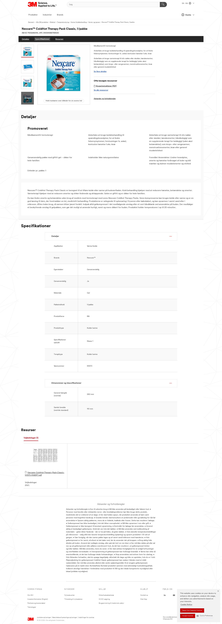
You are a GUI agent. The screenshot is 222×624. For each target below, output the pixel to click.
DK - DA (185, 3)
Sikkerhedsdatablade (106, 595)
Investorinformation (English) (37, 599)
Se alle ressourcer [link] (101, 90)
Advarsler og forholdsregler (105, 99)
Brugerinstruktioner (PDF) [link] (106, 86)
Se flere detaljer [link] (100, 72)
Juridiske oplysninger (44, 617)
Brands (60, 15)
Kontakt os (144, 595)
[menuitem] (25, 39)
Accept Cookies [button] (187, 616)
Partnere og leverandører (36, 603)
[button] (204, 616)
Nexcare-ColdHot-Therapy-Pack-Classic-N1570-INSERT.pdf (44, 474)
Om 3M (30, 595)
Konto (188, 15)
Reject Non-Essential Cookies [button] (192, 610)
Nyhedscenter (69, 595)
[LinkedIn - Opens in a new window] (165, 595)
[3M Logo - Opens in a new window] (42, 4)
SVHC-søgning (104, 599)
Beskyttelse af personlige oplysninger (64, 617)
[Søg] (163, 4)
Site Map (143, 599)
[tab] (31, 438)
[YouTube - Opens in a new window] (174, 595)
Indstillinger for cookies (86, 617)
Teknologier (31, 607)
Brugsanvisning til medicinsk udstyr (111, 603)
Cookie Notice (186, 605)
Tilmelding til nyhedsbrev (73, 599)
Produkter (33, 15)
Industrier (47, 15)
